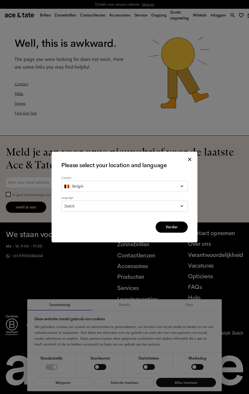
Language (67, 198)
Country (66, 178)
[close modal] (190, 159)
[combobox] (124, 186)
